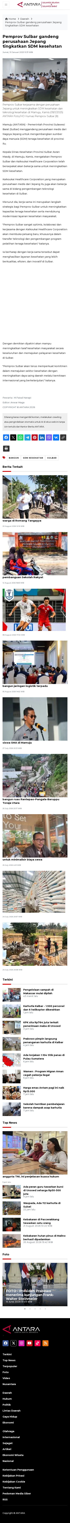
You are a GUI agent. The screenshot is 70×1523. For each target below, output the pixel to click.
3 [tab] (35, 1308)
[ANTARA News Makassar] (38, 4)
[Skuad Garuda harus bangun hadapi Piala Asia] (34, 609)
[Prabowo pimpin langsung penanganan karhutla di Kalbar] (12, 1043)
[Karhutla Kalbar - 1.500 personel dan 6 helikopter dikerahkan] (12, 1011)
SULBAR (52, 458)
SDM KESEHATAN (33, 458)
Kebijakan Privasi (13, 1475)
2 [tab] (30, 1308)
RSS (5, 1499)
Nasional (8, 1461)
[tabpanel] (35, 1284)
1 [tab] (25, 1308)
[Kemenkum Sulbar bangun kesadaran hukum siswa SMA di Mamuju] (35, 718)
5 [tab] (45, 1308)
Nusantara (9, 1384)
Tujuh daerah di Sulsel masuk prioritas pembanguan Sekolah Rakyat (29, 575)
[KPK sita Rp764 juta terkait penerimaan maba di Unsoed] (12, 1027)
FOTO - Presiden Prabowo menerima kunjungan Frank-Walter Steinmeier (30, 1295)
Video (6, 1378)
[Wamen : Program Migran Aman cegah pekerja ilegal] (12, 1076)
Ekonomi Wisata (13, 1455)
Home (12, 18)
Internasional (11, 1437)
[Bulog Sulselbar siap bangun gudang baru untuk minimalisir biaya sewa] (35, 835)
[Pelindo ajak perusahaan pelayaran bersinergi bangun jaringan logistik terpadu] (35, 662)
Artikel (7, 1449)
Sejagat (8, 1443)
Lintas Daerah (12, 1410)
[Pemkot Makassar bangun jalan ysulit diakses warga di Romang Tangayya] (35, 496)
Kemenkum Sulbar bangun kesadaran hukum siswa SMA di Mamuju (34, 740)
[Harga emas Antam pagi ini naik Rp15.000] (12, 1092)
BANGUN (14, 458)
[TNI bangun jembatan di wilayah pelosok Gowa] (35, 944)
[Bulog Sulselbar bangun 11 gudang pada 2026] (34, 891)
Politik (7, 1404)
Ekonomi (8, 1422)
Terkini (8, 979)
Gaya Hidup (10, 1416)
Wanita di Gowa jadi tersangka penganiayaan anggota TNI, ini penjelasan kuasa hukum (34, 1174)
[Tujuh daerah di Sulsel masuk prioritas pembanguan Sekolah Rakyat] (35, 553)
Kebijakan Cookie (14, 1481)
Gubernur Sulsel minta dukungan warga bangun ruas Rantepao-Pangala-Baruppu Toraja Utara (31, 799)
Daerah (25, 18)
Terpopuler (10, 1366)
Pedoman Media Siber (17, 1493)
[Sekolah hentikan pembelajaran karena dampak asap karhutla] (12, 1109)
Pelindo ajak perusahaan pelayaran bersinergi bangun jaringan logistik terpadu (34, 684)
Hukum (7, 1398)
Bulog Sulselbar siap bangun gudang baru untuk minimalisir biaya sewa (31, 857)
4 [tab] (40, 1308)
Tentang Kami (12, 1487)
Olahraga (8, 1431)
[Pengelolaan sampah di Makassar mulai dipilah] (12, 994)
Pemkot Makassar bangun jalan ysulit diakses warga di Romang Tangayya (34, 518)
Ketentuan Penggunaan (18, 1469)
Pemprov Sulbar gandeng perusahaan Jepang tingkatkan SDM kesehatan (33, 24)
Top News (10, 1122)
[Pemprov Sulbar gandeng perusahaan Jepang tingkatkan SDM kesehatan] (35, 1152)
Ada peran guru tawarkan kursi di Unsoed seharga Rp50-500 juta (43, 1190)
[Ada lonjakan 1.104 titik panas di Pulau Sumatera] (12, 1060)
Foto (6, 1254)
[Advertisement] (35, 302)
